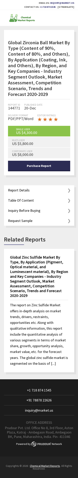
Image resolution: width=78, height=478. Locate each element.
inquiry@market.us (62, 2)
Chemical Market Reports (39, 18)
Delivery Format (18, 115)
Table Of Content (21, 200)
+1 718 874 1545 (48, 6)
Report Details (19, 190)
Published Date (33, 104)
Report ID (14, 104)
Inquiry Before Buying (24, 210)
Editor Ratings (46, 115)
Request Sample (20, 220)
